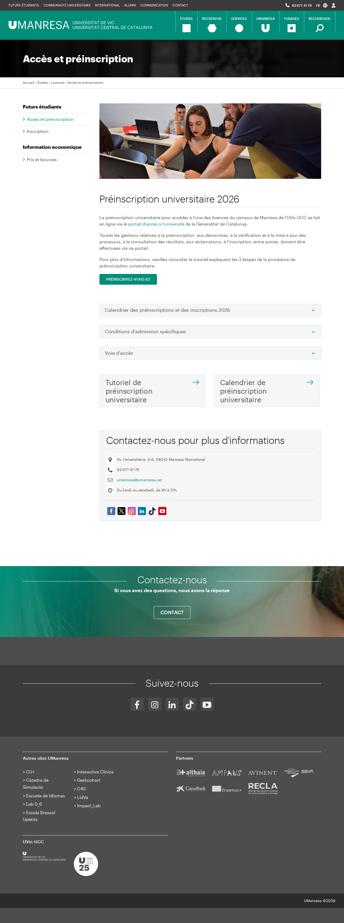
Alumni (130, 5)
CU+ (30, 771)
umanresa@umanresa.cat (139, 479)
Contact (180, 5)
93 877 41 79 (302, 5)
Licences (57, 82)
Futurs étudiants (24, 5)
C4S (81, 788)
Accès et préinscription (50, 119)
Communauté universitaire (67, 5)
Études (42, 82)
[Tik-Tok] (189, 704)
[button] (321, 5)
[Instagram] (154, 704)
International (107, 5)
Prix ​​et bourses (42, 159)
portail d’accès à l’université (156, 223)
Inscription (38, 131)
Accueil (28, 82)
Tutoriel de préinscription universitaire (129, 391)
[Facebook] (137, 704)
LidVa (82, 797)
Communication (154, 5)
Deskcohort (89, 780)
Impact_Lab (89, 805)
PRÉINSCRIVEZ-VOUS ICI (128, 279)
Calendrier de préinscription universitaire (243, 391)
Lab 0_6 (34, 803)
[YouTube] (207, 704)
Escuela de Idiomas (45, 795)
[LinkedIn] (172, 704)
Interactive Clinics (95, 771)
